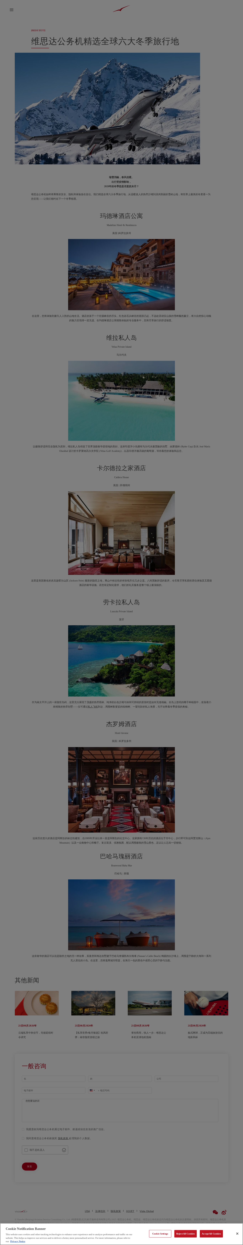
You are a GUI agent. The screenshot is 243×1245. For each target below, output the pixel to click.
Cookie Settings (160, 1233)
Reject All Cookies (185, 1233)
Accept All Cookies (211, 1233)
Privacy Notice (17, 1241)
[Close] (237, 1234)
